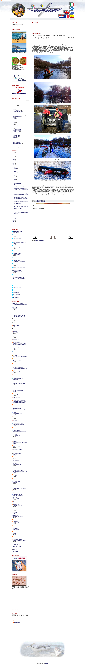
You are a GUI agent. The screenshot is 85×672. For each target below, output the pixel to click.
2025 (14, 153)
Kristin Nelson (15, 521)
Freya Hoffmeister (16, 434)
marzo (15, 180)
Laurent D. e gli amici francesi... (18, 390)
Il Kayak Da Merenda (16, 322)
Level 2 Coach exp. (16, 135)
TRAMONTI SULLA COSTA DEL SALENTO (19, 540)
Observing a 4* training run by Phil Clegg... (20, 193)
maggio (15, 178)
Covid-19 (14, 118)
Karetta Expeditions (16, 430)
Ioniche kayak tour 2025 (17, 129)
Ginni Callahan (15, 393)
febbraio (15, 182)
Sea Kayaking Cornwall (17, 453)
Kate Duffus (15, 478)
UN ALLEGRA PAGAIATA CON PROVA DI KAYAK (20, 368)
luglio (15, 175)
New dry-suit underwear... (18, 204)
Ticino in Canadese (16, 529)
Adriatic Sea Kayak (16, 351)
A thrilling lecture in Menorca (17, 271)
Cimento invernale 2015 (17, 214)
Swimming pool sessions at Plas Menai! (20, 188)
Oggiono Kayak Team (16, 363)
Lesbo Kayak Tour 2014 (17, 253)
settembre (15, 172)
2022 (14, 157)
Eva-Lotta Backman (16, 307)
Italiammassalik (15, 441)
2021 (14, 159)
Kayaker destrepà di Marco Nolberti (19, 315)
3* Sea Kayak (15, 105)
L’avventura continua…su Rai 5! (18, 516)
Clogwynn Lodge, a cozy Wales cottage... (20, 209)
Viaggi (14, 144)
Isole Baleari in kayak (16, 131)
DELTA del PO (15, 482)
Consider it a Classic (16, 522)
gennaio (15, 218)
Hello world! (15, 454)
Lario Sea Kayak (16, 528)
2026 (14, 152)
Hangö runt (15, 308)
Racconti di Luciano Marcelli (17, 494)
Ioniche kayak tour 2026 (17, 130)
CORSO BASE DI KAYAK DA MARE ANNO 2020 (20, 356)
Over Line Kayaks (16, 531)
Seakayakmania (15, 438)
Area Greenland (15, 519)
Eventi (14, 122)
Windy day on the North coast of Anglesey (20, 197)
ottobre (15, 171)
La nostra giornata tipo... (17, 254)
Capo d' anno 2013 (16, 498)
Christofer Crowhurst (16, 347)
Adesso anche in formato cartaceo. (18, 495)
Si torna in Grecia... (16, 232)
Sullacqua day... (16, 191)
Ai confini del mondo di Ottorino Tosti (19, 470)
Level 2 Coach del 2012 (53, 185)
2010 (14, 225)
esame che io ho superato (49, 186)
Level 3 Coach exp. (16, 136)
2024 (14, 155)
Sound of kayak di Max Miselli (18, 374)
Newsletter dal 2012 (16, 294)
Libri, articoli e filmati (16, 292)
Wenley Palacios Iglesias (17, 546)
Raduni (14, 141)
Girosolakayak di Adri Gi (17, 408)
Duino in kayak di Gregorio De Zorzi (19, 467)
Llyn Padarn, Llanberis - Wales (40, 201)
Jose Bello (15, 311)
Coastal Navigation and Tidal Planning (19, 115)
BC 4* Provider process (17, 110)
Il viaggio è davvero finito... (17, 235)
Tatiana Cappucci (17, 622)
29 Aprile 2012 (15, 513)
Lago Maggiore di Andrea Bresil (18, 367)
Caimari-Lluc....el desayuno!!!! (17, 505)
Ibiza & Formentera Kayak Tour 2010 (19, 267)
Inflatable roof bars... (17, 184)
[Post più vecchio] (35, 237)
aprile (15, 179)
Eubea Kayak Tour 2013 (17, 260)
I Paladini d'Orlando (16, 497)
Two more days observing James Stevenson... (21, 194)
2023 (14, 156)
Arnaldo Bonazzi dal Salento (17, 539)
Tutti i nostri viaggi (16, 297)
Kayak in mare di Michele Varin (18, 378)
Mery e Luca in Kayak (16, 397)
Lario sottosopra (15, 379)
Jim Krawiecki (15, 370)
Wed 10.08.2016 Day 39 (16, 435)
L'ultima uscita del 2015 (16, 446)
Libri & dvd (14, 137)
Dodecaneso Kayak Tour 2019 (18, 231)
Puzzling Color (15, 332)
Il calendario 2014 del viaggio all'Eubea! (19, 261)
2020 (14, 160)
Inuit (13, 128)
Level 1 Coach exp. (16, 134)
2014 (14, 220)
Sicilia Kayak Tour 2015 (17, 250)
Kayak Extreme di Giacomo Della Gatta (19, 488)
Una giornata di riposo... (17, 183)
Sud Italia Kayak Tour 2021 (17, 143)
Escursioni (14, 121)
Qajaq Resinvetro (16, 501)
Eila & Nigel (15, 420)
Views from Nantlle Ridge (17, 371)
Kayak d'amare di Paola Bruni (18, 423)
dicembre (15, 168)
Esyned (14, 412)
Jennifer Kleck (15, 536)
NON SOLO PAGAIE (16, 325)
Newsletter (14, 138)
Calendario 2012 (15, 264)
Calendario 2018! (15, 243)
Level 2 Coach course (47, 40)
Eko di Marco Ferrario (16, 481)
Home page (13, 19)
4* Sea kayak (15, 106)
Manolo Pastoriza (16, 358)
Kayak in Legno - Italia (16, 544)
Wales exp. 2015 (15, 147)
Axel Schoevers (15, 328)
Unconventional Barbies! (17, 464)
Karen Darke (15, 463)
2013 (14, 221)
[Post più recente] (71, 237)
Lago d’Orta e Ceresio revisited (17, 413)
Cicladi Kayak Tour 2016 (17, 238)
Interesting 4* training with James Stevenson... (21, 198)
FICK (13, 123)
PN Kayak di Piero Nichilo (17, 474)
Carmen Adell (15, 551)
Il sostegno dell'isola (16, 125)
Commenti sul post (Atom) (39, 240)
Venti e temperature (19, 19)
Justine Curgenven (16, 318)
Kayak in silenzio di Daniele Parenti (19, 400)
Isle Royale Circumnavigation (17, 348)
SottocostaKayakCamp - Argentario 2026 (19, 316)
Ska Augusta (15, 512)
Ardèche (14, 391)
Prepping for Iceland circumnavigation (19, 319)
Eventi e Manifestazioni (17, 287)
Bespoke (14, 112)
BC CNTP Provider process (17, 111)
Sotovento (14, 405)
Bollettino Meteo (26, 19)
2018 (14, 163)
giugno (15, 176)
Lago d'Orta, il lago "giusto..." (18, 208)
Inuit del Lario (15, 355)
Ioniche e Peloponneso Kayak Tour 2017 (19, 242)
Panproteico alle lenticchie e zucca (18, 424)
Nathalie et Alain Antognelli (17, 449)
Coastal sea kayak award (17, 116)
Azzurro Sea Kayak (16, 339)
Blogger (46, 663)
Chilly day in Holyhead (17, 203)
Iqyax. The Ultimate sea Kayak (17, 475)
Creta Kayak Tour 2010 (17, 270)
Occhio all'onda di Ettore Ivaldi (18, 303)
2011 (14, 224)
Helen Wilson (15, 386)
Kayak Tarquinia (15, 445)
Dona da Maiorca (16, 504)
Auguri (14, 109)
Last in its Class (15, 461)
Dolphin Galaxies (15, 394)
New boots (15, 211)
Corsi (14, 117)
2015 (14, 167)
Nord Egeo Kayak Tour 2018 (17, 234)
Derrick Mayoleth (16, 460)
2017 (14, 164)
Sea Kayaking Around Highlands (18, 277)
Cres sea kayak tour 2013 (17, 119)
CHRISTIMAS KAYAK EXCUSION (18, 457)
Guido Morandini (15, 515)
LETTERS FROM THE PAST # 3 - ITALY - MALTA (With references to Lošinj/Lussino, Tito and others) (20, 344)
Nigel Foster (15, 331)
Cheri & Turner (15, 549)
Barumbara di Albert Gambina (18, 342)
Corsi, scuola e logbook (17, 285)
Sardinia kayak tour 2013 (17, 142)
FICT (13, 124)
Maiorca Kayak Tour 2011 (17, 263)
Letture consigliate (16, 290)
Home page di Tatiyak (16, 289)
